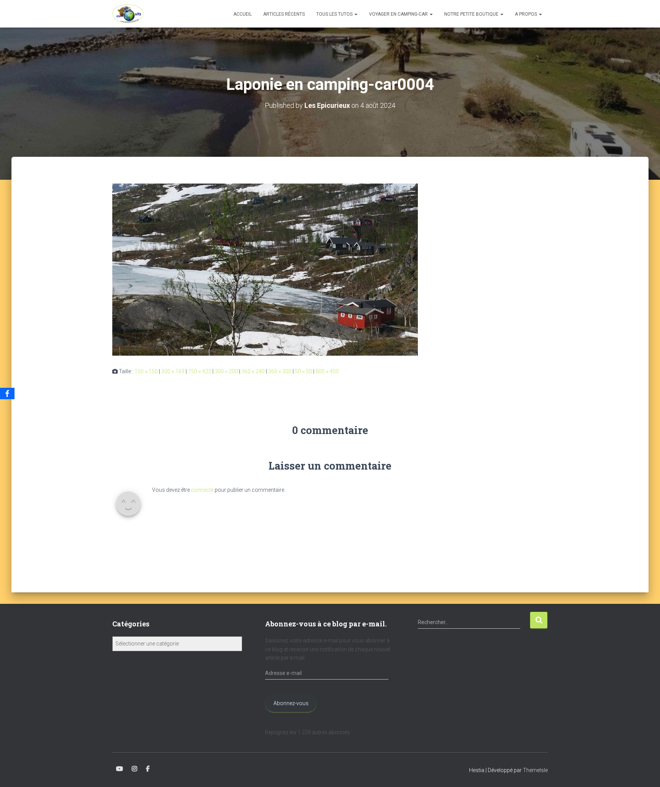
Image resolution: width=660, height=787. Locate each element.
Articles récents (284, 14)
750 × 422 (199, 371)
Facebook (148, 769)
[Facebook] (7, 393)
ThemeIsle (535, 770)
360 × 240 (253, 371)
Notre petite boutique (472, 14)
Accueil (242, 14)
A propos (526, 14)
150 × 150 (146, 371)
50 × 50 (303, 371)
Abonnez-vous (291, 703)
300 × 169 (172, 371)
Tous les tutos (335, 14)
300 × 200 (226, 371)
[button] (356, 14)
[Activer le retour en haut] (645, 771)
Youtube (119, 769)
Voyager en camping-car (399, 14)
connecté (202, 490)
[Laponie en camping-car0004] (265, 269)
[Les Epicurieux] (128, 13)
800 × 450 (327, 371)
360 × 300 (279, 371)
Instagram (134, 769)
